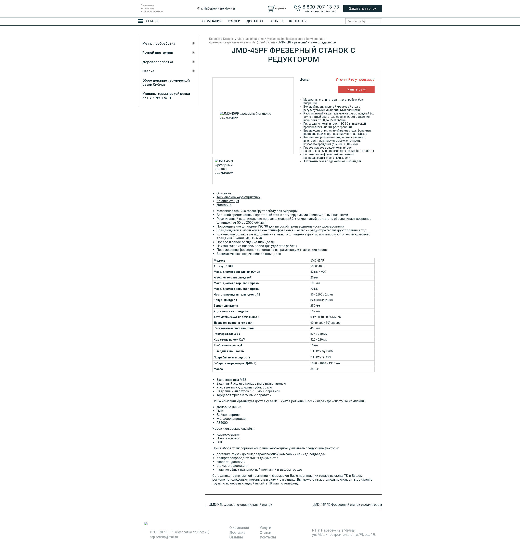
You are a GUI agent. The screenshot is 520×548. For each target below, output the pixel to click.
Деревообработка (157, 62)
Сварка (148, 71)
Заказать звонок (362, 8)
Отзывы (276, 21)
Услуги (234, 21)
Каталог (228, 38)
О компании (211, 21)
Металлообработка (158, 43)
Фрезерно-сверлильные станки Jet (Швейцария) (242, 42)
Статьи (265, 532)
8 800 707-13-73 (321, 7)
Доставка (254, 21)
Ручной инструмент (158, 53)
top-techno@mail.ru (164, 537)
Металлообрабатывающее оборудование (295, 38)
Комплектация (228, 201)
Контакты (297, 21)
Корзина (280, 8)
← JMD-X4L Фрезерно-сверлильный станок (238, 505)
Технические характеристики (238, 197)
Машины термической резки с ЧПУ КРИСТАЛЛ (166, 96)
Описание (224, 193)
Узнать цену (356, 89)
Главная (214, 38)
